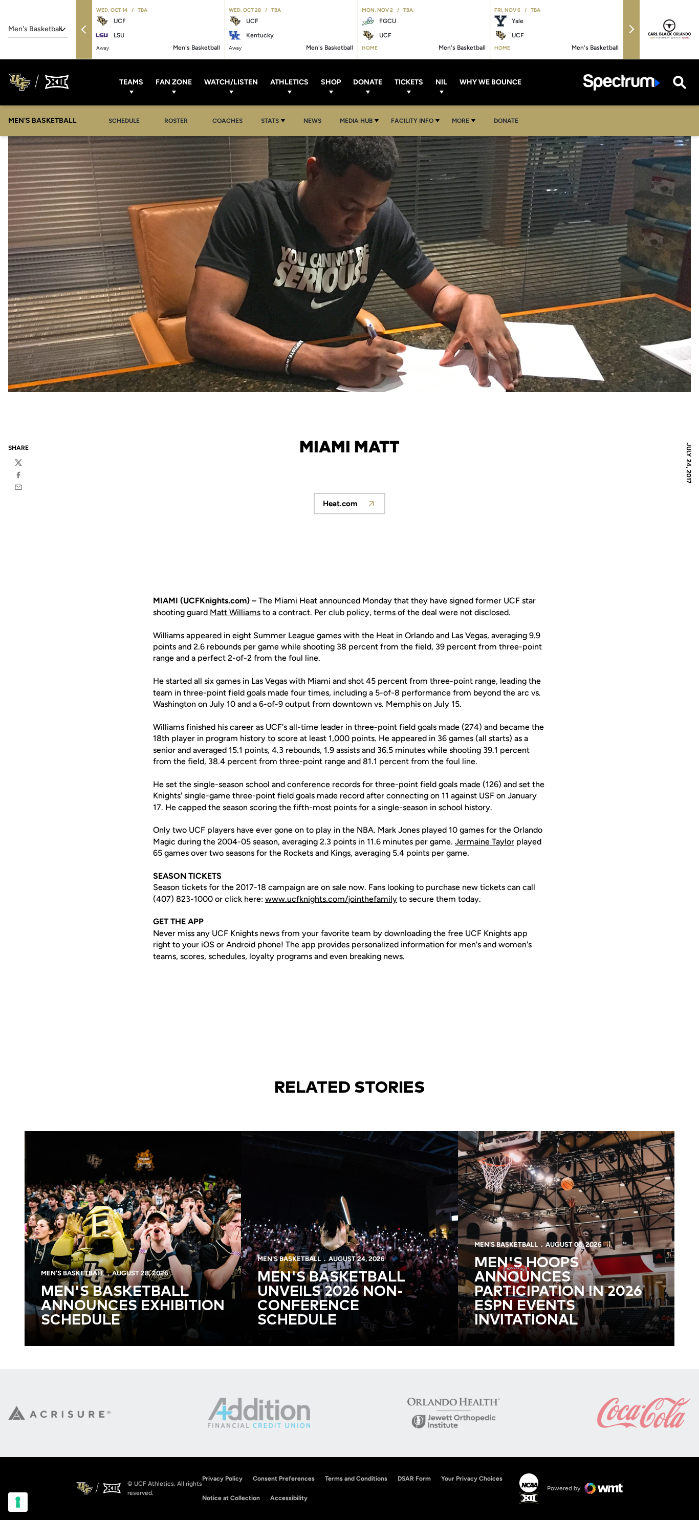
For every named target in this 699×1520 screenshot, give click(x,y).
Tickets (409, 82)
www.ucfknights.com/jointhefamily (331, 899)
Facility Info (412, 120)
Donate (367, 82)
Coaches (227, 120)
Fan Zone (174, 82)
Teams (131, 82)
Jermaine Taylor (484, 841)
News (312, 120)
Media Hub (356, 120)
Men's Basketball (72, 1273)
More (460, 120)
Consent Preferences (284, 1478)
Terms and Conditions (356, 1478)
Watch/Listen (231, 82)
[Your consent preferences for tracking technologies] (18, 1502)
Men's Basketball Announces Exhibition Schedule (133, 1306)
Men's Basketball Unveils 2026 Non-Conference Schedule (331, 1299)
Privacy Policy (222, 1478)
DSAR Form (414, 1478)
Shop (331, 82)
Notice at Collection (231, 1498)
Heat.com (354, 506)
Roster (176, 120)
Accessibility (289, 1498)
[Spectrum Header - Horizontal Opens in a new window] (621, 82)
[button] (84, 29)
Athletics (289, 82)
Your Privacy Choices (472, 1478)
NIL (441, 82)
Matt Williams (235, 612)
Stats (270, 120)
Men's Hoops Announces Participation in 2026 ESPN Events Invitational (558, 1292)
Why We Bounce (490, 82)
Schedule (124, 120)
